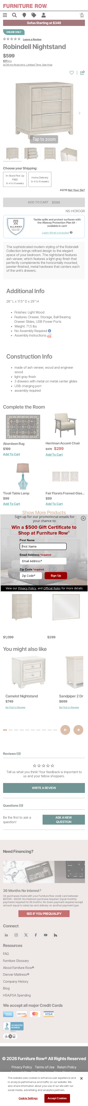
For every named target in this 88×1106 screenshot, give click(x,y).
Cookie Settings (28, 1098)
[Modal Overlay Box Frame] (44, 553)
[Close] (81, 1078)
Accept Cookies (57, 1098)
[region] (44, 1089)
